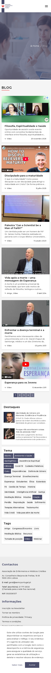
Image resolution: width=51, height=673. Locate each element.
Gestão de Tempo (17, 487)
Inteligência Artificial (26, 492)
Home (35, 46)
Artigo (7, 528)
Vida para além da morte (28, 513)
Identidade (9, 492)
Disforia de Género (37, 471)
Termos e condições (11, 621)
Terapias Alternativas (14, 507)
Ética (31, 481)
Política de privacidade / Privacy (17, 617)
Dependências (19, 471)
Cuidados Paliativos (34, 466)
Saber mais (17, 665)
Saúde (30, 502)
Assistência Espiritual (29, 461)
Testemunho (32, 507)
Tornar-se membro (11, 613)
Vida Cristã (9, 513)
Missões (27, 497)
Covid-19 (19, 466)
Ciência (7, 466)
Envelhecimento (30, 476)
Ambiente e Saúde (23, 456)
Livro (36, 528)
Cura (6, 471)
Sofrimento (40, 502)
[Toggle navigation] (46, 6)
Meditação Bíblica (12, 497)
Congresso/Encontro (22, 528)
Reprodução (19, 502)
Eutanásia (41, 481)
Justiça (41, 492)
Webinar (38, 539)
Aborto (7, 456)
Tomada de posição (13, 539)
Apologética (10, 461)
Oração (36, 497)
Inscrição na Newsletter (13, 608)
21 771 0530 (24, 587)
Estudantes (21, 481)
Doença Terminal (12, 476)
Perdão (7, 502)
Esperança (9, 481)
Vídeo (27, 539)
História (31, 487)
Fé (5, 487)
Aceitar (32, 665)
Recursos (27, 534)
